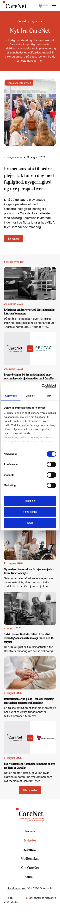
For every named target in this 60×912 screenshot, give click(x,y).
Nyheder (36, 21)
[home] (15, 5)
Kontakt (30, 877)
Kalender (30, 849)
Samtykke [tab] (11, 395)
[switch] (51, 464)
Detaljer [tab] (30, 395)
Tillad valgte (30, 511)
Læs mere (13, 238)
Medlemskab (30, 858)
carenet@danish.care (42, 898)
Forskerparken (17, 888)
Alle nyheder (30, 790)
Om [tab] (49, 395)
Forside (22, 21)
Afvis (30, 522)
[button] (53, 6)
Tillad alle (30, 500)
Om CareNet (30, 868)
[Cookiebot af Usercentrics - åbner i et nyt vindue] (42, 386)
